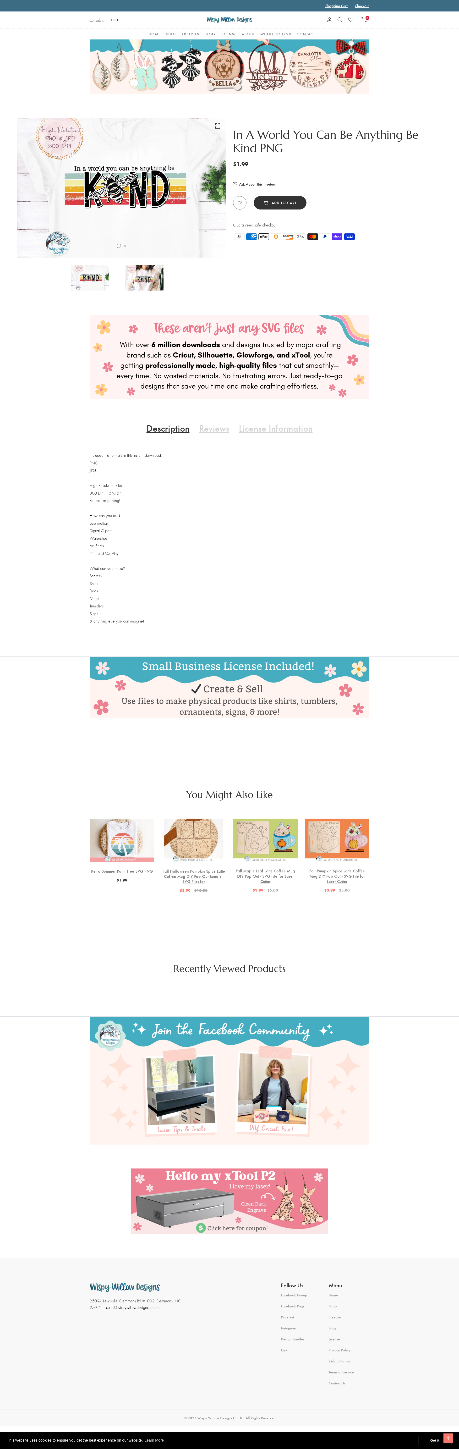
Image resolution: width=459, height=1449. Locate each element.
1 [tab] (119, 246)
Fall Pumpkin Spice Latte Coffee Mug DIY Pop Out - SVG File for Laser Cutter (337, 876)
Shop (333, 1306)
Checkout (362, 5)
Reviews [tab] (214, 428)
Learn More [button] (154, 1440)
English (95, 19)
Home (333, 1295)
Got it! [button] (435, 1440)
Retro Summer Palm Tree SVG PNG (122, 871)
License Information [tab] (276, 428)
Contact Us (337, 1383)
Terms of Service (341, 1372)
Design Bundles (292, 1339)
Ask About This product (257, 184)
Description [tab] (168, 428)
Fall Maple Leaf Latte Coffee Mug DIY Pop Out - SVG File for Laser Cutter (265, 876)
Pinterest (287, 1317)
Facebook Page (293, 1306)
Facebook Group (294, 1295)
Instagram (288, 1328)
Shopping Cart (336, 5)
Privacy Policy (339, 1350)
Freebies (335, 1317)
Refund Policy (339, 1361)
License (334, 1339)
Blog (332, 1328)
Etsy (284, 1350)
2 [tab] (125, 246)
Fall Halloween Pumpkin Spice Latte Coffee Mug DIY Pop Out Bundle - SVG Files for (194, 876)
